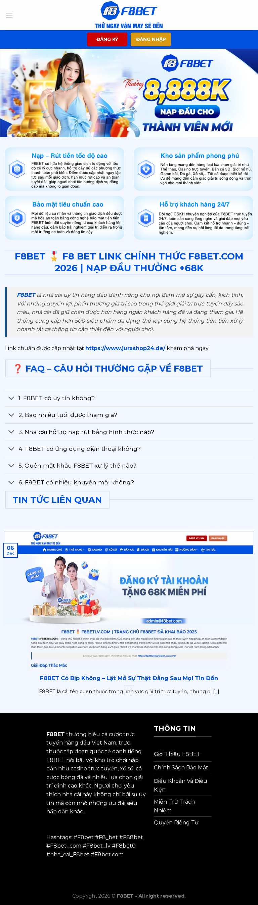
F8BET (26, 295)
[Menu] (9, 15)
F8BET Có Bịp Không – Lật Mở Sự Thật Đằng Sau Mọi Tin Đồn (129, 678)
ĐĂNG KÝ (107, 39)
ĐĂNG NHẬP (151, 39)
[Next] (244, 93)
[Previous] (14, 93)
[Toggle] (11, 399)
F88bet (133, 837)
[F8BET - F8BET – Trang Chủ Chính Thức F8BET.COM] (129, 15)
